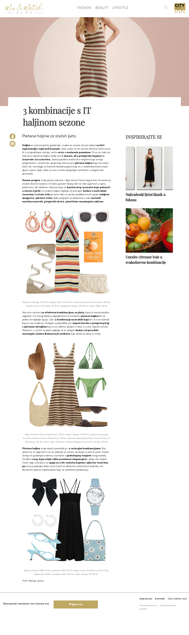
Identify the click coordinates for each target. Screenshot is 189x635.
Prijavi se (75, 604)
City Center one (177, 599)
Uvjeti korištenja (168, 605)
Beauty (101, 7)
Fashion (84, 7)
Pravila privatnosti (148, 605)
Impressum (146, 599)
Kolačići (143, 609)
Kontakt (160, 599)
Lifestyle (120, 7)
